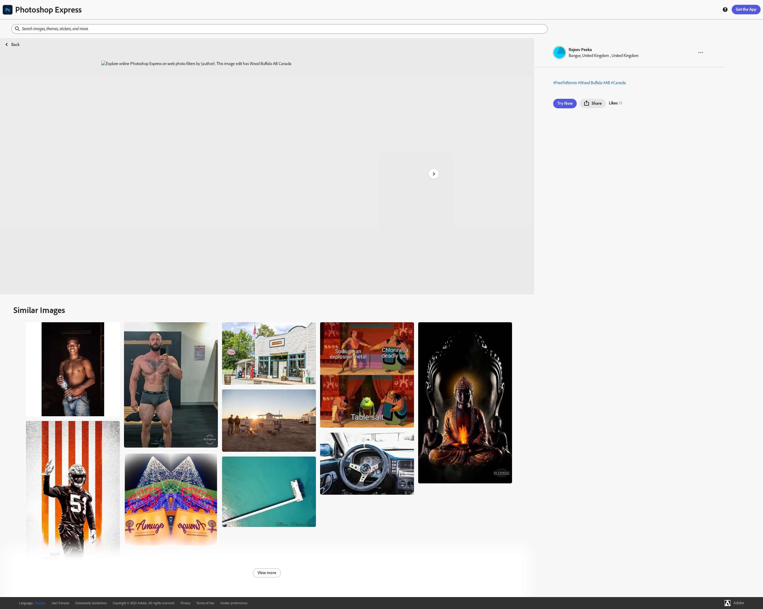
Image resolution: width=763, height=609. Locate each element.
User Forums (60, 603)
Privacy (185, 603)
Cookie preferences (233, 603)
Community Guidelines (91, 603)
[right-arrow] (434, 174)
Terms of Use (205, 603)
